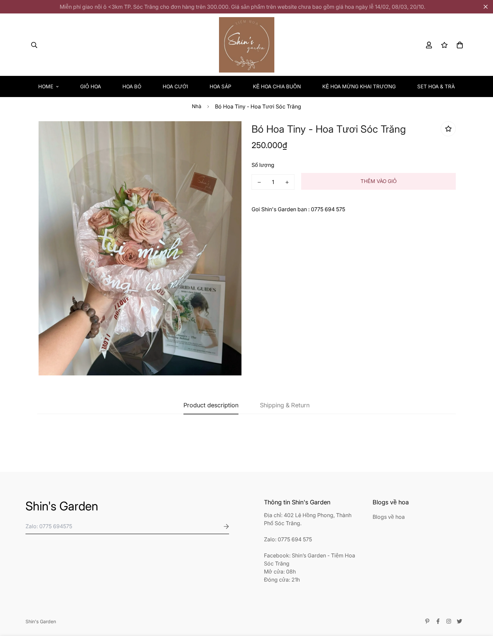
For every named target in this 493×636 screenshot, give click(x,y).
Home (45, 86)
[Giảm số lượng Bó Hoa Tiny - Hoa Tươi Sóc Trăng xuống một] (259, 182)
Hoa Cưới (175, 86)
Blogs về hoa (389, 516)
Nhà (196, 106)
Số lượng (263, 165)
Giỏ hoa (90, 86)
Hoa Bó (131, 86)
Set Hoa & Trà (436, 86)
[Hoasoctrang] (246, 45)
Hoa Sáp (220, 86)
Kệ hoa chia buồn (277, 86)
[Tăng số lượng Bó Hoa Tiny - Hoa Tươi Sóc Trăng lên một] (287, 182)
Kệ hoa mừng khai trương (359, 86)
